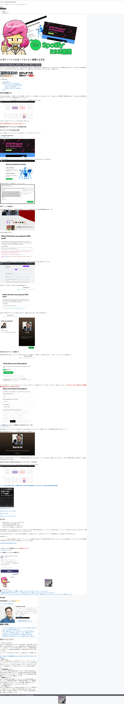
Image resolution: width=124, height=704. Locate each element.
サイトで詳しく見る (4, 137)
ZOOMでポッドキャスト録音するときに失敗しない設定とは (17, 634)
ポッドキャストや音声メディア (8, 591)
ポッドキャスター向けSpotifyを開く (13, 85)
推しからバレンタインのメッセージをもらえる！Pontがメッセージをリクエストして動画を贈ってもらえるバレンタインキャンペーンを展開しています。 (37, 594)
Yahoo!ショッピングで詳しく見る (8, 516)
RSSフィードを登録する (10, 86)
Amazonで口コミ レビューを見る (8, 511)
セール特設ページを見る (5, 550)
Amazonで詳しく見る (5, 508)
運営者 (4, 11)
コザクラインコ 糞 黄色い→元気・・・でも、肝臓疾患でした (18, 632)
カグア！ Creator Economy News (8, 1)
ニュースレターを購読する (6, 603)
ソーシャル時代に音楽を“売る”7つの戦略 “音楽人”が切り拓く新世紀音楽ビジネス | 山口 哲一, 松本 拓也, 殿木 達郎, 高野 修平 (29, 485)
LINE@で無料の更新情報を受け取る (8, 543)
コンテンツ (37, 591)
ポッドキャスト (44, 591)
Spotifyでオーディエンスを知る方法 (11, 83)
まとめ (4, 89)
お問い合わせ (6, 12)
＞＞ (19, 616)
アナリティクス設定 (28, 591)
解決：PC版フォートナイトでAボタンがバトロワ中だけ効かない (18, 631)
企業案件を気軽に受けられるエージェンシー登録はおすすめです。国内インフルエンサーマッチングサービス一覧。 (28, 592)
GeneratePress (30, 695)
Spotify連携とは (6, 82)
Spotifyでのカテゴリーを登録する (13, 88)
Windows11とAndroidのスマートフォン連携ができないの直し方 (18, 636)
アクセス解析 (20, 591)
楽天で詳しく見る (4, 513)
